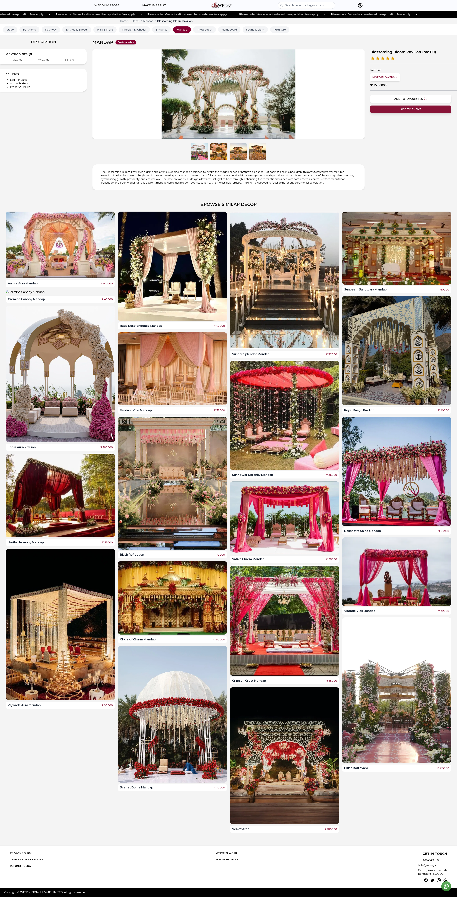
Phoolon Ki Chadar (134, 29)
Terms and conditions (26, 859)
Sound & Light (255, 29)
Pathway (51, 29)
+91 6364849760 (428, 860)
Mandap (148, 21)
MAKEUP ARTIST (154, 5)
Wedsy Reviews (227, 859)
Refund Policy (20, 866)
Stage (10, 29)
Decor (135, 21)
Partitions (29, 29)
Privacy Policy (20, 853)
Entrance (161, 29)
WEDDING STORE (106, 5)
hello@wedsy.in (427, 865)
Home (124, 21)
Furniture (280, 29)
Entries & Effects (77, 29)
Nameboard (229, 29)
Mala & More (105, 29)
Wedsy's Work (226, 853)
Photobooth (204, 29)
